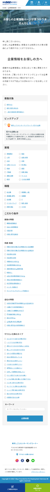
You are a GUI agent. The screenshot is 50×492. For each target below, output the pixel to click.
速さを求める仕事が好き (14, 394)
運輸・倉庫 (10, 176)
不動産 (9, 172)
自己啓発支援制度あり (14, 283)
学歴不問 (9, 230)
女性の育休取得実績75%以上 (16, 276)
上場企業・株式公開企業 (14, 322)
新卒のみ (9, 105)
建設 (23, 168)
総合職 (9, 192)
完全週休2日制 (11, 254)
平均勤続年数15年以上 (14, 314)
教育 (8, 179)
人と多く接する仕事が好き (15, 383)
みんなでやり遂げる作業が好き (16, 339)
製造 (23, 154)
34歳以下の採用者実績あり (15, 307)
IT (22, 199)
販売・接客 (25, 203)
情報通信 (9, 154)
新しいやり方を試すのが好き (16, 350)
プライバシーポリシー (38, 472)
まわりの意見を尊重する (14, 353)
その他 (24, 207)
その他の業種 (26, 179)
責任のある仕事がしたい (14, 361)
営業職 (24, 196)
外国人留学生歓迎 (12, 234)
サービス (24, 176)
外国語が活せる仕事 (13, 397)
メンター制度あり (12, 287)
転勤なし (9, 272)
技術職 (9, 199)
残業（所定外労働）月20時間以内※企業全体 (20, 250)
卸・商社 (24, 165)
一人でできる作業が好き (14, 342)
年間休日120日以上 (13, 261)
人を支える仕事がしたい (14, 364)
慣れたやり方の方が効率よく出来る (18, 346)
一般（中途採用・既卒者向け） (15, 112)
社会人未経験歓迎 (12, 227)
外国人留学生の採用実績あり (16, 325)
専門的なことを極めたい (14, 368)
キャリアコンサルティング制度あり (18, 291)
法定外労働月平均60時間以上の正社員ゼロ (20, 303)
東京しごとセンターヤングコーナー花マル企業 (25, 125)
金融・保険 (25, 157)
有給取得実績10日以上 (14, 265)
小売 (8, 157)
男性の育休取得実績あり (14, 280)
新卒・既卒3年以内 (12, 108)
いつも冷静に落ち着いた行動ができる (19, 379)
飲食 (8, 168)
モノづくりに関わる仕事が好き (16, 386)
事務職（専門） (11, 196)
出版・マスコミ (11, 165)
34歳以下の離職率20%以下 (15, 311)
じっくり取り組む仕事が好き (16, 390)
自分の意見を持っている (14, 357)
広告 (8, 161)
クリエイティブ (12, 203)
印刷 (23, 161)
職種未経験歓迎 (12, 223)
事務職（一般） (26, 192)
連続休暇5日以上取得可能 (15, 269)
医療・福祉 (25, 172)
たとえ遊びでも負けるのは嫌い (16, 375)
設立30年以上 (11, 318)
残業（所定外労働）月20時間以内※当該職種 (20, 247)
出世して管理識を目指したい (16, 372)
